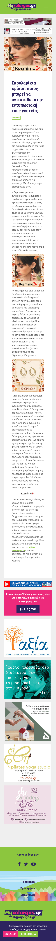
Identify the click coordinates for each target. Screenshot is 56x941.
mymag (16, 118)
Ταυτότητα (28, 882)
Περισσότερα (27, 934)
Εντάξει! (10, 934)
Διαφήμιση (28, 895)
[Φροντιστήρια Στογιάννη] (28, 21)
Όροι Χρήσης (28, 888)
